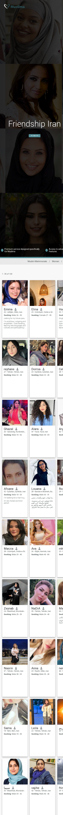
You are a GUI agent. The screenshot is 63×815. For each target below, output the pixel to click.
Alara (35, 429)
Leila (34, 728)
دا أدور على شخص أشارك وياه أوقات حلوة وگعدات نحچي (42, 498)
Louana (36, 489)
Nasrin (8, 668)
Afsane (8, 489)
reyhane (9, 369)
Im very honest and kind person (13, 502)
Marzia (8, 548)
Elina (34, 309)
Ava (33, 548)
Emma (8, 309)
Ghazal (8, 429)
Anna (34, 668)
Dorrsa (35, 369)
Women (55, 261)
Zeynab (9, 608)
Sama (8, 728)
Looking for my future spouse (15, 318)
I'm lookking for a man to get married (15, 498)
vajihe (35, 788)
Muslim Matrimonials (37, 261)
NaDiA (35, 608)
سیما (7, 788)
